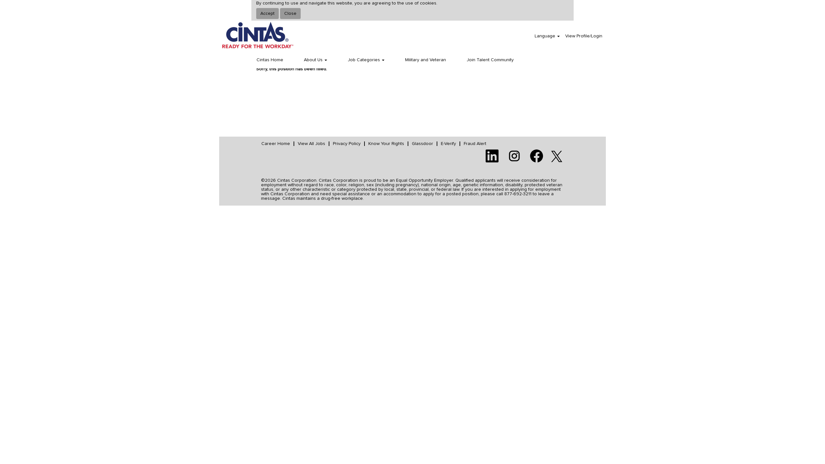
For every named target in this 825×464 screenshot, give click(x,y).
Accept (267, 13)
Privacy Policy (347, 143)
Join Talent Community (490, 60)
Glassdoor (422, 143)
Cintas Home (270, 60)
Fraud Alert (475, 143)
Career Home (275, 143)
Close (290, 13)
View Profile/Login (583, 36)
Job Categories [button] (364, 60)
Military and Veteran (425, 60)
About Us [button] (314, 60)
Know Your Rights (386, 143)
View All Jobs (311, 143)
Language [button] (546, 36)
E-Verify (448, 143)
